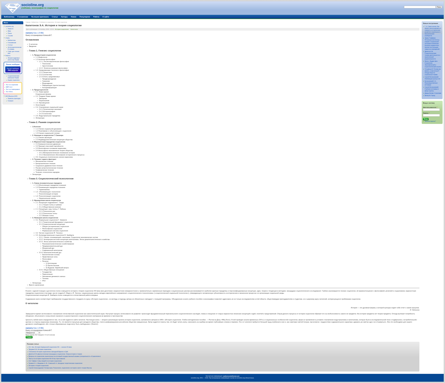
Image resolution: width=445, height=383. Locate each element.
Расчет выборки (13, 64)
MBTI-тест (9, 87)
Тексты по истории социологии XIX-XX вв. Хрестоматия (47, 358)
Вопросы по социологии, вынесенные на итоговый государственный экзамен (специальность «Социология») (65, 356)
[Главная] (12, 13)
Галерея (10, 101)
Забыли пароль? (430, 121)
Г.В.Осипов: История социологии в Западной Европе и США (48, 352)
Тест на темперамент (13, 89)
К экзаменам (22, 17)
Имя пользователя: (430, 107)
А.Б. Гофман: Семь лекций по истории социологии (45, 361)
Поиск (10, 33)
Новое (73, 17)
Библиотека (35, 22)
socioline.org (32, 5)
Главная (28, 22)
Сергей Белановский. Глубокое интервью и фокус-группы (432, 89)
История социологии (61, 22)
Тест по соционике (12, 85)
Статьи (55, 17)
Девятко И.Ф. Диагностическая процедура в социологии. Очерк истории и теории (55, 354)
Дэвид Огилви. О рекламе (433, 93)
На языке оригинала (40, 17)
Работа (96, 17)
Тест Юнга (9, 92)
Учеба (7, 38)
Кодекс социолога (13, 80)
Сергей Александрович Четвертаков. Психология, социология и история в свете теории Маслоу (60, 368)
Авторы (64, 17)
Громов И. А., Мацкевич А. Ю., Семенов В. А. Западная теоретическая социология (55, 363)
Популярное (84, 17)
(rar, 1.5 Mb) (35, 33)
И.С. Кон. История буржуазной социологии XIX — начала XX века (50, 347)
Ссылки (10, 36)
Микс (9, 31)
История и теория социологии (39, 365)
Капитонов (74, 29)
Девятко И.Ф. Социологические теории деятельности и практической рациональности (432, 55)
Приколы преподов (14, 98)
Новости (10, 29)
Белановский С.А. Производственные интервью (431, 83)
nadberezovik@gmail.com (231, 376)
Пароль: (426, 113)
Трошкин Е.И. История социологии (40, 349)
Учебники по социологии (46, 22)
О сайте (105, 17)
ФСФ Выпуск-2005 (11, 96)
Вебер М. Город (430, 95)
